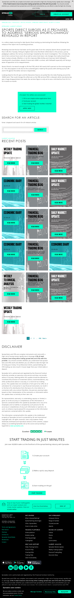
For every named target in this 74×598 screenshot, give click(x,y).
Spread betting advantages (33, 521)
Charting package (30, 538)
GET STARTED (29, 515)
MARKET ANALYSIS (55, 544)
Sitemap (4, 532)
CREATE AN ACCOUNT (61, 14)
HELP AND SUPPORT (32, 544)
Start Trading (37, 493)
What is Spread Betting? (32, 518)
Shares (51, 535)
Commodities (53, 540)
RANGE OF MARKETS (56, 530)
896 (40, 338)
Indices (51, 532)
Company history (54, 518)
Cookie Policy (18, 595)
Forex (50, 538)
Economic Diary (53, 555)
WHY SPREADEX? (54, 515)
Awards (51, 526)
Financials (15, 22)
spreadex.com (6, 22)
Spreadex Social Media (8, 537)
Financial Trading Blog (55, 552)
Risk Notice (5, 529)
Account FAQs (29, 549)
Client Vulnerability (31, 558)
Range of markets (54, 521)
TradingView (29, 540)
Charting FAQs (29, 552)
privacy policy (11, 509)
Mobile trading (29, 535)
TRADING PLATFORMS (32, 530)
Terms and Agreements (9, 527)
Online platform (30, 532)
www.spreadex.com (16, 426)
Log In (42, 14)
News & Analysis (26, 22)
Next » (44, 338)
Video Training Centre (31, 547)
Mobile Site (5, 539)
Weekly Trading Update (56, 549)
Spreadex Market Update (40, 22)
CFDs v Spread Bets (31, 523)
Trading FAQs (29, 555)
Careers (4, 542)
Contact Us (5, 534)
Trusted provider (54, 523)
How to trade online (31, 526)
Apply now (27, 108)
